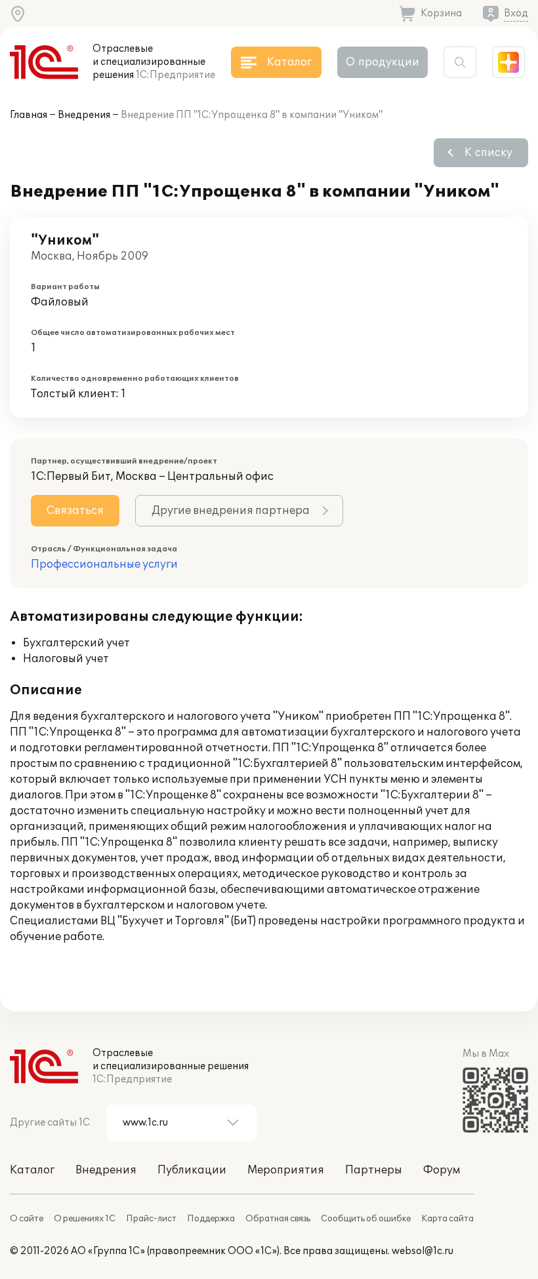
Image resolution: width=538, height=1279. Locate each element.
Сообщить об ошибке (366, 1218)
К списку (488, 152)
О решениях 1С (84, 1218)
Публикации (191, 1170)
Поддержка (211, 1218)
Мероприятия (285, 1170)
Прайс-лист (151, 1218)
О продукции (382, 62)
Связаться (75, 510)
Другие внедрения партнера (231, 510)
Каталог (32, 1170)
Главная (28, 115)
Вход (516, 13)
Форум (441, 1170)
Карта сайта (447, 1218)
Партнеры (373, 1170)
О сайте (26, 1218)
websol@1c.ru (422, 1251)
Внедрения (84, 115)
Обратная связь (277, 1218)
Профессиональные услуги (104, 564)
